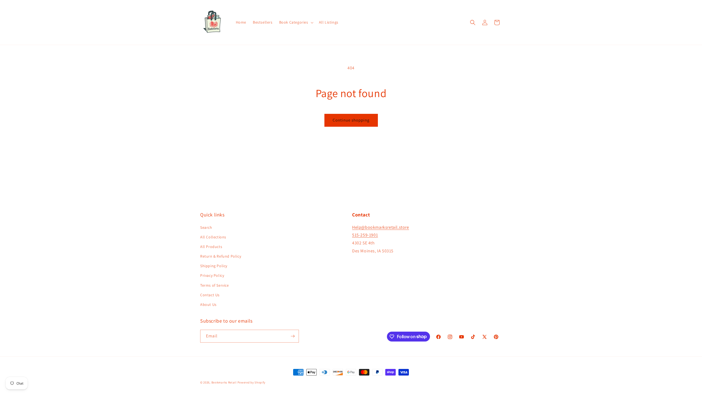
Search (206, 227)
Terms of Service (214, 285)
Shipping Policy (213, 265)
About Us (208, 304)
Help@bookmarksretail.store (380, 227)
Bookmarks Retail (224, 382)
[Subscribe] (293, 336)
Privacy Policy (212, 275)
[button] (296, 22)
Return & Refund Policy (220, 256)
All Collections (213, 237)
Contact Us (210, 294)
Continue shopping (351, 120)
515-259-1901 (365, 235)
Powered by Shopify (251, 382)
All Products (211, 246)
